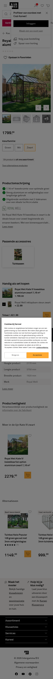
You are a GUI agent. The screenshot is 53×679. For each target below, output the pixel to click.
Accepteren (37, 355)
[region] (26, 339)
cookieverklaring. (42, 347)
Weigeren (15, 355)
